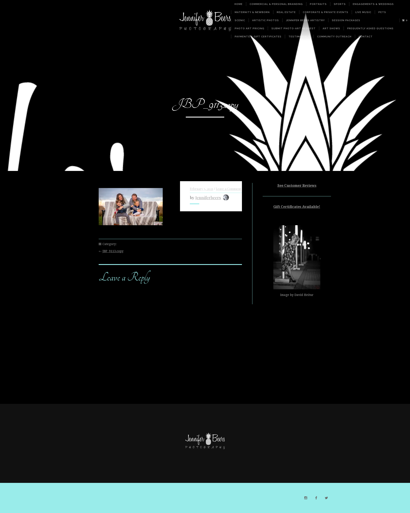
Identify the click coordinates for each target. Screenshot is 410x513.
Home (238, 4)
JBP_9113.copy (112, 251)
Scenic (240, 20)
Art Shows (331, 28)
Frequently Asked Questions (370, 28)
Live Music (363, 12)
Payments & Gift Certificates (258, 36)
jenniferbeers (208, 197)
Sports (340, 4)
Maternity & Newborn (252, 12)
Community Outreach (334, 36)
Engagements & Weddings (373, 4)
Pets (382, 12)
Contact (366, 36)
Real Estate (286, 12)
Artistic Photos (265, 20)
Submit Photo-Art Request (293, 28)
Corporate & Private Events (325, 12)
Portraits (318, 4)
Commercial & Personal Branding (276, 4)
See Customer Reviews (296, 186)
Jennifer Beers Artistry (305, 20)
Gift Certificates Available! (296, 207)
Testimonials (299, 36)
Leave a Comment (228, 189)
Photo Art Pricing (249, 28)
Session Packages (346, 20)
